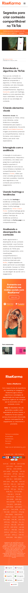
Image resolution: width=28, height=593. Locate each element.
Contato (8, 443)
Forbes (12, 173)
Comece (21, 33)
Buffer (5, 262)
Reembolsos (9, 439)
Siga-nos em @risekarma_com (15, 447)
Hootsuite (6, 92)
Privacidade (9, 436)
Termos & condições (12, 434)
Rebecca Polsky (9, 59)
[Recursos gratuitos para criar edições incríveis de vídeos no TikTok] (7, 350)
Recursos (8, 441)
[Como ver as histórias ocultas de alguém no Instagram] (21, 350)
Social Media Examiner (15, 129)
